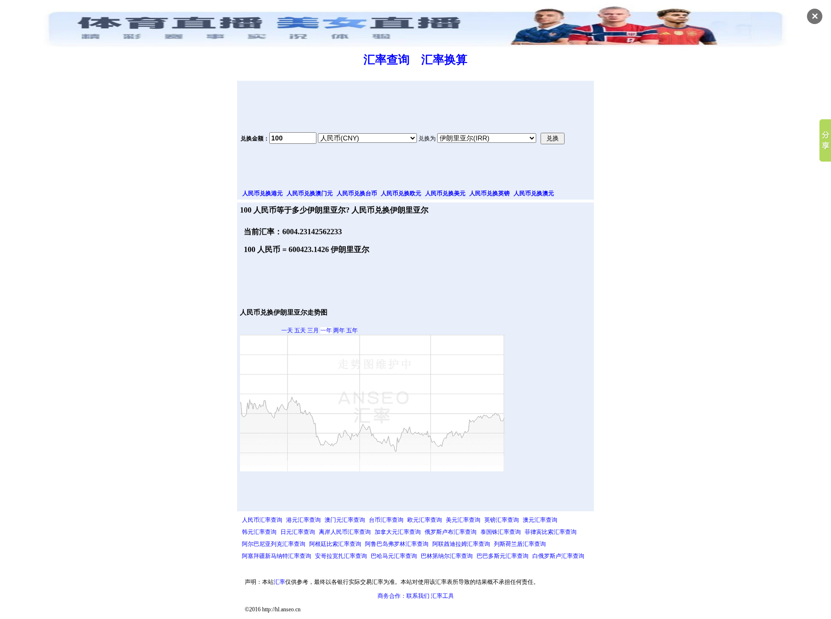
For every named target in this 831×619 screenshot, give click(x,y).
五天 (300, 330)
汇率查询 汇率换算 (415, 59)
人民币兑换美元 (445, 193)
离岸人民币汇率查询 (345, 532)
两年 (339, 330)
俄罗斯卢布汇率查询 (451, 532)
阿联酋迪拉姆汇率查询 (461, 544)
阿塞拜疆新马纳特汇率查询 (276, 556)
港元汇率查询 (303, 520)
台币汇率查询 (386, 520)
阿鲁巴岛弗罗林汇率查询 (396, 544)
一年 (326, 330)
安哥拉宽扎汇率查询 (341, 556)
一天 (287, 330)
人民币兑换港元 (262, 193)
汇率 (279, 582)
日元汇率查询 (297, 532)
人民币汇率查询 (262, 520)
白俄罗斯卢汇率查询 (558, 556)
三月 (313, 330)
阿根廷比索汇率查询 (335, 544)
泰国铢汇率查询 (500, 532)
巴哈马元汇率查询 (394, 556)
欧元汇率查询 (424, 520)
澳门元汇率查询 (345, 520)
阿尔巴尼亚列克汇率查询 (273, 544)
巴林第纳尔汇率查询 (447, 556)
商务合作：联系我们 (403, 596)
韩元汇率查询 (259, 532)
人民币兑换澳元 (534, 193)
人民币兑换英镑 (489, 193)
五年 (352, 330)
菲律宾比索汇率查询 (551, 532)
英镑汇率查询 (501, 520)
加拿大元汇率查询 (398, 532)
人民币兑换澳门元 (310, 193)
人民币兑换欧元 (401, 193)
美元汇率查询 (463, 520)
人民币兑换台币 (357, 193)
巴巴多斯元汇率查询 (503, 556)
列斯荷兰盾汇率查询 (520, 544)
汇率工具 (442, 596)
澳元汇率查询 (540, 520)
